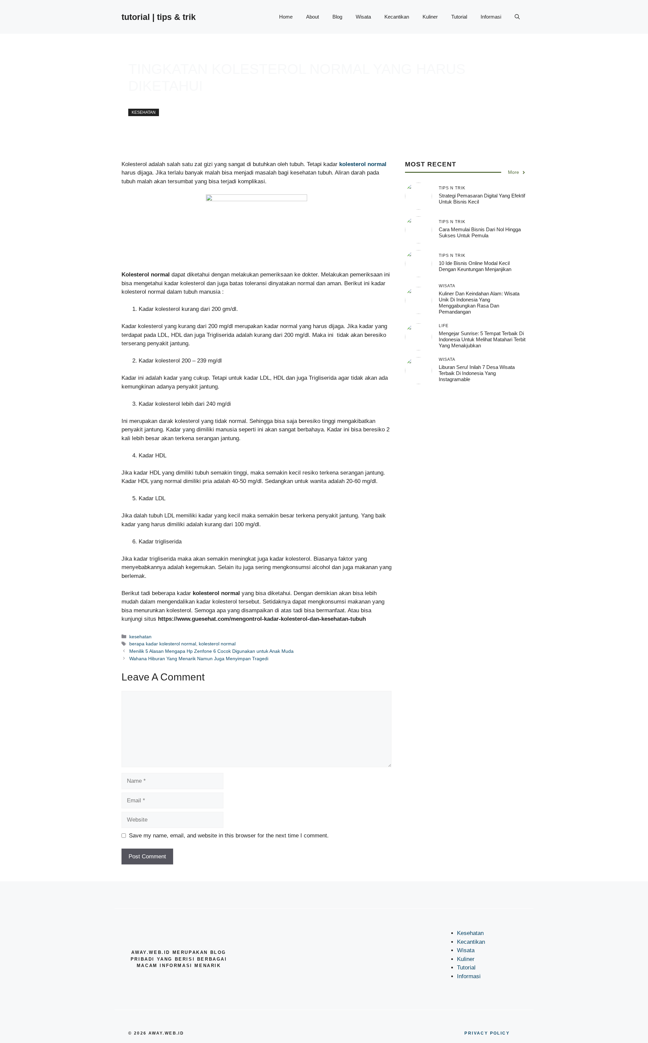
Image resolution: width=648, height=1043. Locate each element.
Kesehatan (470, 933)
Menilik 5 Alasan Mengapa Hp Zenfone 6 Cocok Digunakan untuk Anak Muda (211, 651)
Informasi (491, 17)
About (312, 17)
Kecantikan (396, 17)
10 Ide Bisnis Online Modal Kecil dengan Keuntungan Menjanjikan (475, 266)
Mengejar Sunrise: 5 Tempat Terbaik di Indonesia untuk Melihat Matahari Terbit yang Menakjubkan (482, 339)
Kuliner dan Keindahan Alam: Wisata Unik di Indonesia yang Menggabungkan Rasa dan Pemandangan (479, 303)
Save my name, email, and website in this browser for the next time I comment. (229, 835)
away (133, 101)
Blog (337, 17)
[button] (517, 17)
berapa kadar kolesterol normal (162, 643)
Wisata (363, 17)
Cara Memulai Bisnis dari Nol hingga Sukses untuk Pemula (480, 232)
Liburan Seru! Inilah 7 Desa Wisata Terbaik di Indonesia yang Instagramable (477, 373)
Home (286, 17)
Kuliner (430, 17)
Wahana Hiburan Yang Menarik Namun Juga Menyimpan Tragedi (198, 658)
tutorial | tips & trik (159, 17)
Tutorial (459, 17)
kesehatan (144, 112)
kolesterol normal (217, 643)
